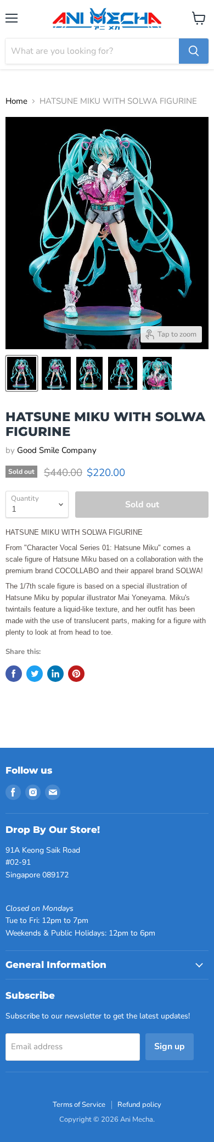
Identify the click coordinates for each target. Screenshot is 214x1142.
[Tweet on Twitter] (34, 673)
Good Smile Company (57, 450)
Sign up (169, 1046)
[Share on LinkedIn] (55, 673)
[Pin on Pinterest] (76, 673)
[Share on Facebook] (13, 673)
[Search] (194, 51)
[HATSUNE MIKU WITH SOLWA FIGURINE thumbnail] (21, 373)
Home (16, 101)
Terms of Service (79, 1105)
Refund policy (139, 1105)
